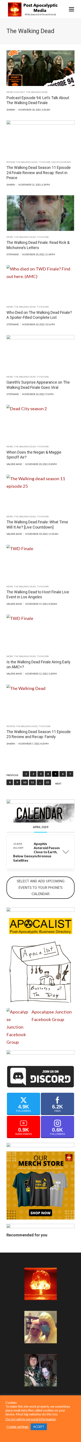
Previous (12, 775)
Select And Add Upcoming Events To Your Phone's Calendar (41, 887)
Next (58, 783)
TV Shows (44, 162)
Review (10, 162)
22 (47, 782)
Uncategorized (61, 162)
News (9, 92)
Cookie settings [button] (17, 1427)
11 (32, 782)
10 (24, 782)
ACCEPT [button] (38, 1426)
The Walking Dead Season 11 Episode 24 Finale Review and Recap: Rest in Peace (38, 172)
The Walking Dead (37, 92)
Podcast (19, 92)
